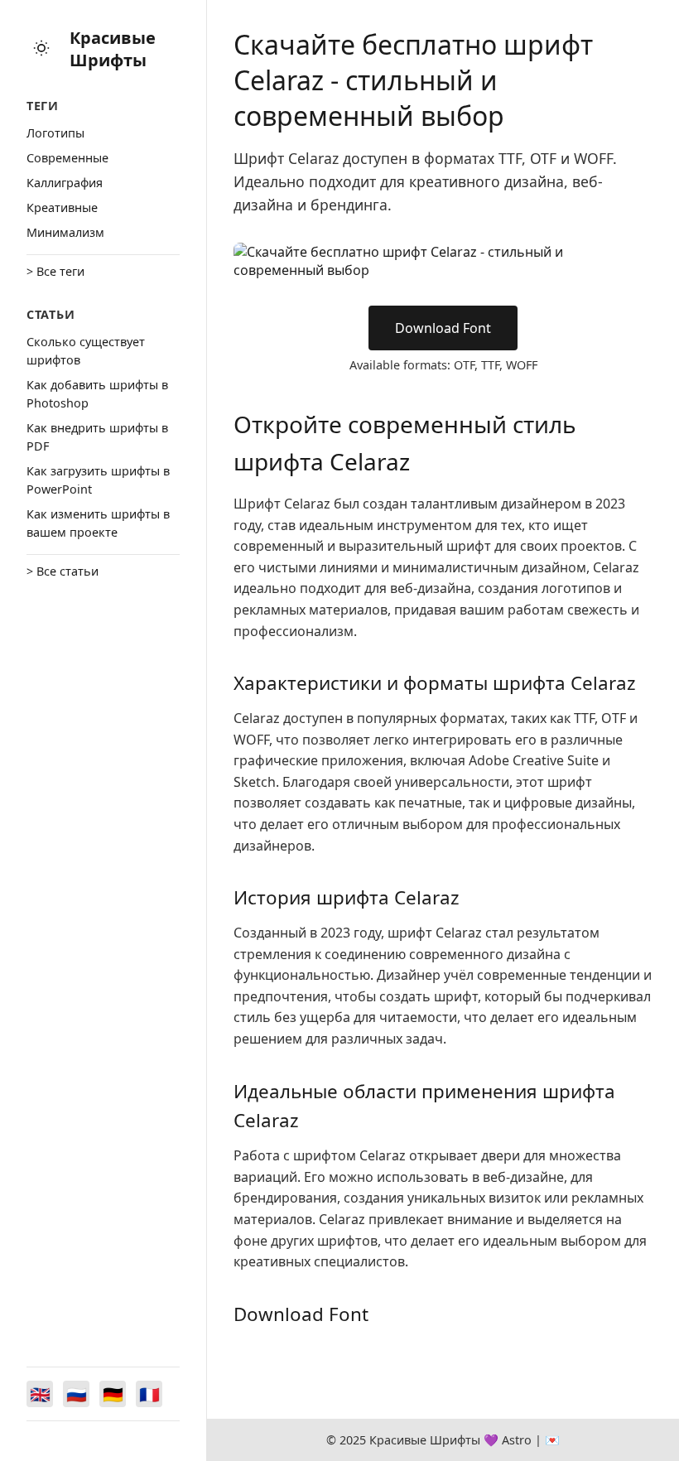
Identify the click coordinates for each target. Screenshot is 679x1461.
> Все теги (55, 271)
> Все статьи (62, 571)
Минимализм (65, 232)
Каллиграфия (64, 182)
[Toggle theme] (41, 49)
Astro (517, 1440)
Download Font (443, 328)
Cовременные (67, 158)
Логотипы (55, 133)
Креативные (62, 207)
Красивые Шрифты (113, 49)
